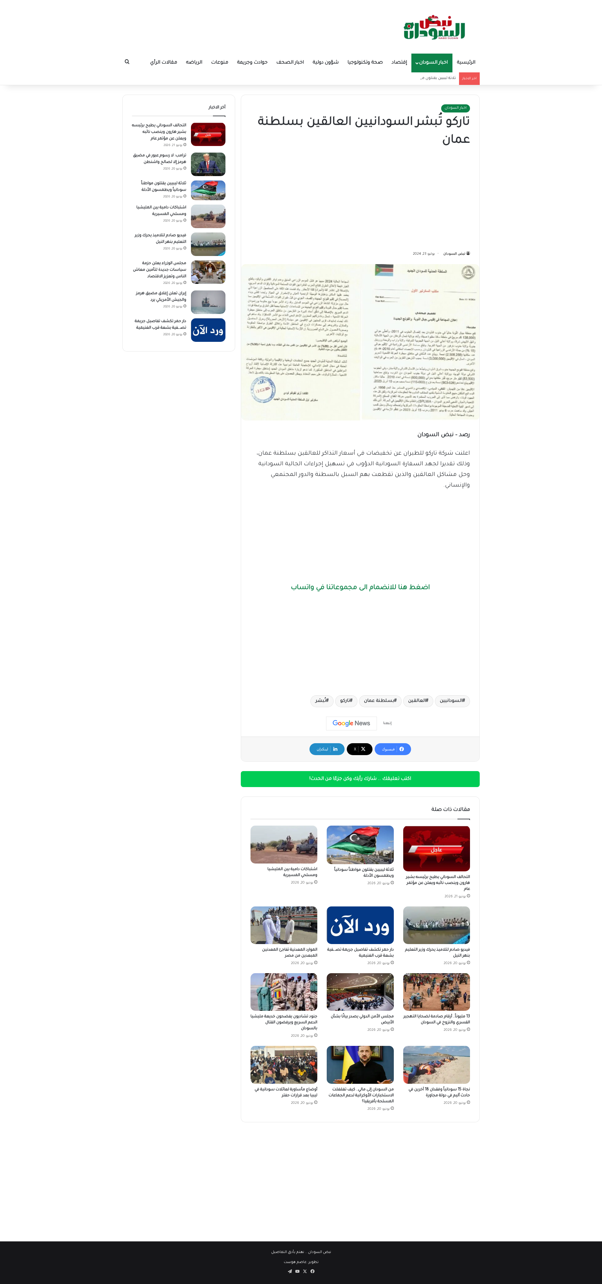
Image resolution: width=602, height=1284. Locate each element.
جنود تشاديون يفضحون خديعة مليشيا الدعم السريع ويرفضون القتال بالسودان (284, 1023)
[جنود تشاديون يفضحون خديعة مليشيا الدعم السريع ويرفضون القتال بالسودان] (284, 992)
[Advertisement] (360, 200)
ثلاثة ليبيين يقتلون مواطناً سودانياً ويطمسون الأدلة (413, 78)
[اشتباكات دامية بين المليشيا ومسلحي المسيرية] (284, 844)
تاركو (345, 701)
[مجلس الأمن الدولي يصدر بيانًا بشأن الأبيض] (360, 992)
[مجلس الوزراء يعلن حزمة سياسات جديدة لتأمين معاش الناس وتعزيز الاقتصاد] (208, 272)
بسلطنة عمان (379, 701)
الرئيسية (466, 62)
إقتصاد (399, 62)
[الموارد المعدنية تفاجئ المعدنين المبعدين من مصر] (284, 925)
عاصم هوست (295, 1263)
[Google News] (351, 723)
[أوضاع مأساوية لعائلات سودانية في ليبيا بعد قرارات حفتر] (284, 1064)
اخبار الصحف (290, 62)
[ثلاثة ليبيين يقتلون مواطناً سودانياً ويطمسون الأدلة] (360, 845)
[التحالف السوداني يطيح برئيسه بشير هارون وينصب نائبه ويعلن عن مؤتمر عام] (436, 848)
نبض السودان (454, 254)
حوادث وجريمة (252, 62)
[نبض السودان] (436, 27)
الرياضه (194, 62)
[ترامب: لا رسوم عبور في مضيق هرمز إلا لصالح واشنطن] (208, 164)
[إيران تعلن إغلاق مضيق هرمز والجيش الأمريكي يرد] (208, 302)
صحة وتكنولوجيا (365, 62)
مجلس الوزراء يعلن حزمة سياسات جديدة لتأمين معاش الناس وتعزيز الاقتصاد (159, 270)
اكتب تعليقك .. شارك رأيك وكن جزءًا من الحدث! (360, 779)
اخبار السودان (433, 62)
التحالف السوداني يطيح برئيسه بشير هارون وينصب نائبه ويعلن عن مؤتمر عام (438, 883)
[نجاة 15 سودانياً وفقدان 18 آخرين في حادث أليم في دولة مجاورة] (436, 1064)
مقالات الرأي (163, 62)
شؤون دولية (326, 62)
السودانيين (451, 701)
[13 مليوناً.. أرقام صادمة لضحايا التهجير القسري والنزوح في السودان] (436, 992)
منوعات (219, 62)
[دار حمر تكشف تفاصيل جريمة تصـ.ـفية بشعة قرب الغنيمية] (360, 925)
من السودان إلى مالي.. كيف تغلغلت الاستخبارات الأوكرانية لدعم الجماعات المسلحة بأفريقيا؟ (361, 1096)
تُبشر (320, 701)
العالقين (417, 701)
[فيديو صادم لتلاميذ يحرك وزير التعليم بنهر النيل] (436, 925)
